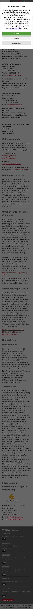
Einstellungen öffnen (16, 43)
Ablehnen (16, 38)
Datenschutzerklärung (15, 28)
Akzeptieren (16, 33)
